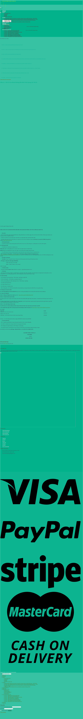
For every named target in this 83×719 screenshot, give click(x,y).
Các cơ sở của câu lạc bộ (6, 29)
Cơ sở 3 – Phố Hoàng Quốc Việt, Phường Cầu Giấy (13, 32)
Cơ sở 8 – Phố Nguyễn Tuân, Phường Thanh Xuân (13, 36)
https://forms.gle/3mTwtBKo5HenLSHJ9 (26, 295)
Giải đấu (5, 15)
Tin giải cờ (4, 443)
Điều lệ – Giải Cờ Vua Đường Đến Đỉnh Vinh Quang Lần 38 (11, 54)
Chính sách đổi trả (5, 433)
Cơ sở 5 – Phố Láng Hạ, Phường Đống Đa (11, 33)
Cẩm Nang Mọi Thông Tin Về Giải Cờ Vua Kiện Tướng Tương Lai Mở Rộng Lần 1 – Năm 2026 (20, 18)
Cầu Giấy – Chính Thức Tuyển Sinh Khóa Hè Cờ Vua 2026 (11, 77)
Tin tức (3, 12)
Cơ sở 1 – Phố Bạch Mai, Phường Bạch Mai (11, 695)
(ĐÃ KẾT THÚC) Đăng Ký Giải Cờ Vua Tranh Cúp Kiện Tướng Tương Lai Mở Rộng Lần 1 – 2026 (21, 19)
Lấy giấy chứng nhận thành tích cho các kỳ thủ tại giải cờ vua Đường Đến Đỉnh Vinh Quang (19, 20)
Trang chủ (4, 10)
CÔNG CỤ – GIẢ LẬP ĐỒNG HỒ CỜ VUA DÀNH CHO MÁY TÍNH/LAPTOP (17, 21)
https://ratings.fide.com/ (7, 240)
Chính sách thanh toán (6, 430)
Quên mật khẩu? (3, 712)
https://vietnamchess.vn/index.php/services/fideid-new (10, 254)
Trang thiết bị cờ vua (5, 24)
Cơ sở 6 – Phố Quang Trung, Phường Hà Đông (12, 34)
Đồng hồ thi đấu (7, 691)
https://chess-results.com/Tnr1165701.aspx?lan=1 (41, 307)
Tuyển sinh (4, 23)
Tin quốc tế (6, 14)
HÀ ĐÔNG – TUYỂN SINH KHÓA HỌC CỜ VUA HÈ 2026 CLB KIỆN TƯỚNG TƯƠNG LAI (16, 63)
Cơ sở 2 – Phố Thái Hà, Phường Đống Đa (11, 31)
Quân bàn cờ (6, 28)
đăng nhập (5, 343)
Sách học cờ (6, 25)
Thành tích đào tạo (5, 22)
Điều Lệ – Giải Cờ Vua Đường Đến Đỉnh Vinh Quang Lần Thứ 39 (12, 44)
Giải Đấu (3, 17)
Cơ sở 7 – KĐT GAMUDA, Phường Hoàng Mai (12, 35)
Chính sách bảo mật (5, 434)
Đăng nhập (9, 710)
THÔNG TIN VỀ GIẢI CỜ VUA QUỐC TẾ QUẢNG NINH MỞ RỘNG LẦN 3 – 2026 (15, 72)
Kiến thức (4, 445)
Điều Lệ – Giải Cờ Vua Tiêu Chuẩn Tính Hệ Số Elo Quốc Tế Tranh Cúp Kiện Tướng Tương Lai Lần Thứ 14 (19, 49)
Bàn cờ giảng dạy (7, 27)
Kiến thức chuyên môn (8, 16)
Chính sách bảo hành (5, 431)
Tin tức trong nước (7, 13)
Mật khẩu (2, 708)
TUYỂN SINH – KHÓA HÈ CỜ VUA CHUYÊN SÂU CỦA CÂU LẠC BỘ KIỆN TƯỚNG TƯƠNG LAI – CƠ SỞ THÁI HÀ (21, 68)
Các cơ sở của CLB (5, 446)
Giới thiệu (4, 11)
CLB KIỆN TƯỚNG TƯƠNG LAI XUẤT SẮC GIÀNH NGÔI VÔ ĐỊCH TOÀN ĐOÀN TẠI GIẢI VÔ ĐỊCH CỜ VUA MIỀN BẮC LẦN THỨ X (24, 58)
